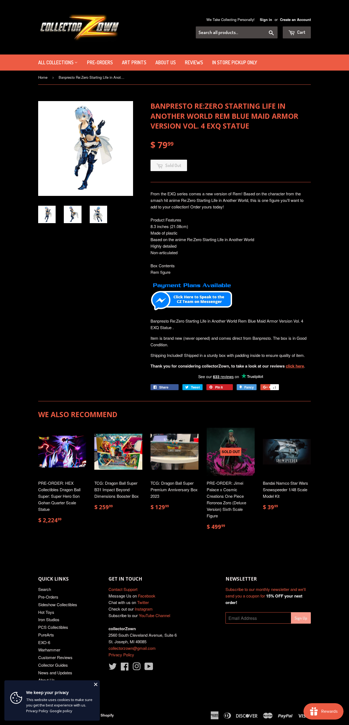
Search (44, 589)
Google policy (61, 710)
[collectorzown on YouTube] (149, 668)
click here (295, 366)
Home (42, 77)
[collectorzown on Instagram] (137, 668)
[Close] (95, 684)
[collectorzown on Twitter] (113, 668)
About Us (165, 62)
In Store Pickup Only (234, 62)
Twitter (143, 602)
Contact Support (123, 589)
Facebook (146, 596)
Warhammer (49, 650)
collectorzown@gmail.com (132, 648)
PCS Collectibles (53, 627)
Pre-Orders (48, 597)
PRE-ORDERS (100, 62)
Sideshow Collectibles (57, 604)
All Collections (56, 62)
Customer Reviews (55, 657)
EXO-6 (44, 642)
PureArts (46, 635)
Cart (300, 32)
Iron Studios (48, 619)
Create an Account (295, 19)
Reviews (194, 62)
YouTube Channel (154, 615)
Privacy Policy (121, 654)
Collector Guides (53, 665)
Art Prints (134, 62)
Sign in (266, 19)
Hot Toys (46, 612)
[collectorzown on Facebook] (125, 668)
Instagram (144, 609)
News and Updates (55, 672)
